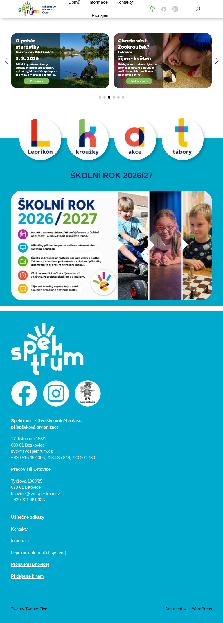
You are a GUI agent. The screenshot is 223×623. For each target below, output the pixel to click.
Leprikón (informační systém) (38, 552)
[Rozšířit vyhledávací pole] (198, 9)
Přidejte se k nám (27, 576)
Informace (20, 540)
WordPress (202, 608)
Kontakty (19, 529)
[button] (100, 97)
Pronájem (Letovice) (30, 564)
